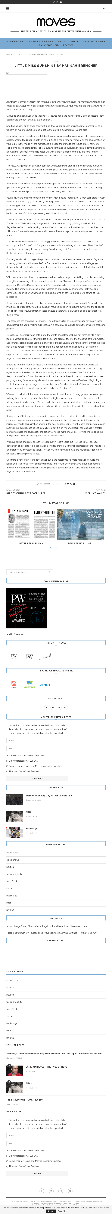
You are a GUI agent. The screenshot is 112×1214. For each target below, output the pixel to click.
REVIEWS (68, 45)
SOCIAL (99, 41)
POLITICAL (50, 41)
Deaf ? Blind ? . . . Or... (81, 543)
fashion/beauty (14, 874)
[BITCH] (14, 816)
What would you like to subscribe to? (25, 755)
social (20, 54)
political (10, 867)
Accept (51, 1211)
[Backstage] (14, 832)
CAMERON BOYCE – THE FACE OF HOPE (46, 1067)
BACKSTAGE (46, 45)
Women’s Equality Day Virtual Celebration (49, 795)
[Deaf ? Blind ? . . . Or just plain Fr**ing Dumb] (80, 524)
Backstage (32, 828)
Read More (63, 1211)
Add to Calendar (14, 634)
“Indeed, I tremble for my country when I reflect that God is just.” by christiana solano (54, 1053)
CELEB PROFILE (33, 41)
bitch (8, 902)
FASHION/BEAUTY (67, 41)
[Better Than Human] (31, 524)
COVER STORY (15, 41)
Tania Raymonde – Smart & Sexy (24, 1100)
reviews (10, 910)
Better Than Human (31, 543)
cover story (12, 852)
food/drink (11, 881)
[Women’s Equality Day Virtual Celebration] (14, 799)
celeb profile (12, 860)
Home (9, 54)
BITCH (58, 45)
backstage (11, 895)
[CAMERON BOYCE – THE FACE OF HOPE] (14, 1071)
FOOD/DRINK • (86, 41)
